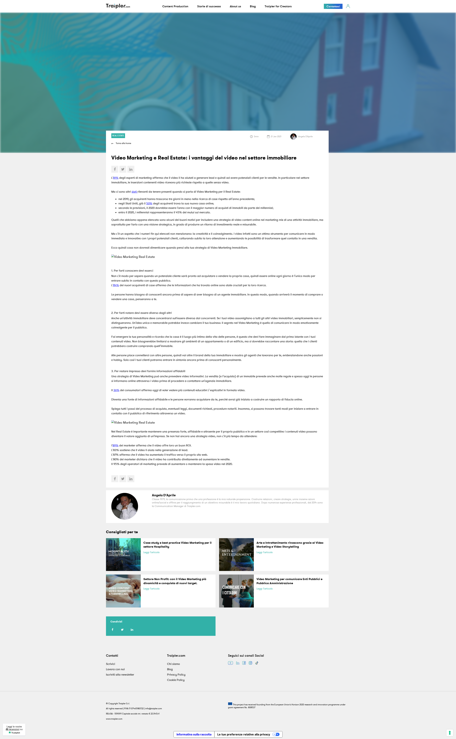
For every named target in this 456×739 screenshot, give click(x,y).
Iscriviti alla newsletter (120, 674)
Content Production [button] (175, 6)
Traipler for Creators (278, 6)
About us (235, 6)
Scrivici (110, 664)
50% (149, 203)
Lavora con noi (115, 669)
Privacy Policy (176, 674)
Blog (253, 6)
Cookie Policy (176, 680)
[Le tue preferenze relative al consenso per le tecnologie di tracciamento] (449, 732)
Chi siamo (173, 664)
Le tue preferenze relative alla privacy (243, 734)
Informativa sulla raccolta (194, 734)
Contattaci (333, 6)
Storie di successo (209, 6)
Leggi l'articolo (151, 552)
